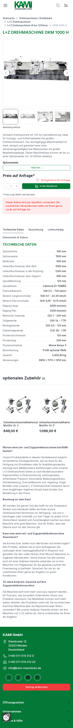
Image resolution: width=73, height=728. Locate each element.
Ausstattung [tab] (36, 229)
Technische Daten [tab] (13, 229)
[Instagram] (8, 677)
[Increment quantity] (16, 186)
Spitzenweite (10, 162)
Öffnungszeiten (13, 702)
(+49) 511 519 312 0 (21, 655)
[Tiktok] (18, 677)
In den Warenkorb (48, 186)
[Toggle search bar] (58, 5)
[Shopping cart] (66, 5)
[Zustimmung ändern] (7, 717)
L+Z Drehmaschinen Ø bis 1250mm (27, 25)
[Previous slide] (6, 73)
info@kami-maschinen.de (24, 668)
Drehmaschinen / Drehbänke (35, 18)
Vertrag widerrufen (36, 687)
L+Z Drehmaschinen (19, 21)
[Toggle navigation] (5, 5)
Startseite (9, 18)
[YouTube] (27, 677)
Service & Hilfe (13, 720)
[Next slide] (66, 73)
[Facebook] (37, 677)
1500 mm (35, 167)
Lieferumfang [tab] (55, 229)
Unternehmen (12, 711)
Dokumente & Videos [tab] (15, 237)
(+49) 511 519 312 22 (21, 662)
